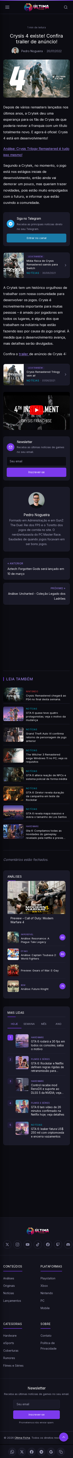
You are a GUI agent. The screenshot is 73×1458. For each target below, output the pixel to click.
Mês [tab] (44, 1023)
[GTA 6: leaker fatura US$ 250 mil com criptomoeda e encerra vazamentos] (22, 1128)
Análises (8, 1278)
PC (42, 1300)
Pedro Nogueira (32, 51)
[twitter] (7, 1244)
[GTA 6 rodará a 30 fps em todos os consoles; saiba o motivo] (22, 1040)
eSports (8, 1343)
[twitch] (58, 1244)
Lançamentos (12, 1300)
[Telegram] (41, 1452)
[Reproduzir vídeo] (36, 411)
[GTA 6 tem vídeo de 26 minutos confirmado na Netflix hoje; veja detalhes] (22, 1106)
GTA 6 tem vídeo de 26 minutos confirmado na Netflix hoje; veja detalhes (47, 1111)
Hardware (10, 1335)
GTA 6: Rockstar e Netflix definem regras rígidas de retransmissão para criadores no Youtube (47, 1067)
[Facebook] (32, 1452)
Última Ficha (22, 1437)
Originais (9, 1285)
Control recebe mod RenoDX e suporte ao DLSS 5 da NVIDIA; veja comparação (46, 1089)
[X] (22, 1452)
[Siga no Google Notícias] (51, 1452)
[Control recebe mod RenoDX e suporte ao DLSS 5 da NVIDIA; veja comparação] (22, 1084)
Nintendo (47, 1293)
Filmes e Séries (13, 1365)
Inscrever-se (36, 472)
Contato (46, 1335)
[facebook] (48, 1244)
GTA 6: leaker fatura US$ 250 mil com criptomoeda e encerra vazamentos (47, 1132)
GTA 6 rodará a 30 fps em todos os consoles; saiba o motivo (48, 1045)
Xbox (44, 1285)
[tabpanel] (36, 1086)
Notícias (8, 1293)
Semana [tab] (29, 1023)
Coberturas (10, 1350)
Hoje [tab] (14, 1023)
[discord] (68, 1244)
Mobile (45, 1308)
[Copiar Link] (61, 1452)
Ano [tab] (58, 1023)
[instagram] (17, 1244)
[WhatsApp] (12, 1452)
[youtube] (28, 1244)
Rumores (9, 1358)
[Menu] (7, 7)
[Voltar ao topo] (63, 1437)
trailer (24, 354)
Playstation (48, 1278)
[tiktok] (38, 1244)
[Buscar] (66, 7)
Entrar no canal (36, 238)
